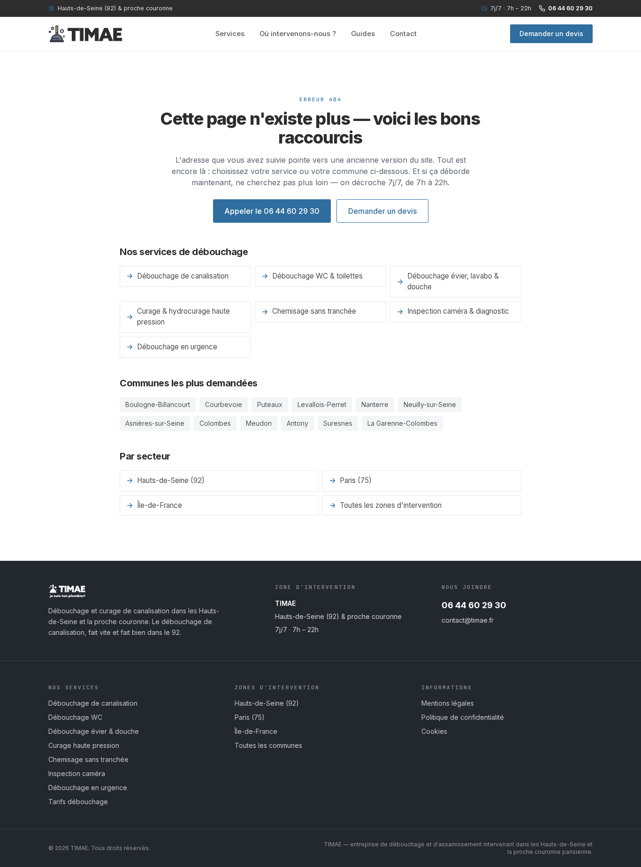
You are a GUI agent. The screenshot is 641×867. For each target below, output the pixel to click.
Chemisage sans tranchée (314, 311)
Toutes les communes (268, 745)
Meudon (259, 423)
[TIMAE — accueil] (85, 33)
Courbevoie (223, 404)
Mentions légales (447, 703)
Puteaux (269, 404)
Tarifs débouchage (78, 802)
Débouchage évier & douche (93, 731)
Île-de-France (159, 505)
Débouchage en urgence (177, 346)
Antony (297, 423)
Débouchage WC (75, 717)
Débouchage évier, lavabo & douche (453, 281)
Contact (403, 34)
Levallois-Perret (322, 404)
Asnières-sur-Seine (154, 423)
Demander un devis (551, 34)
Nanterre (375, 404)
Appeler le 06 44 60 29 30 (272, 211)
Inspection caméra (76, 773)
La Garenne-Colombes (402, 423)
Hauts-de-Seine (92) (171, 480)
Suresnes (337, 423)
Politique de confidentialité (462, 717)
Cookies (434, 731)
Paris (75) (356, 480)
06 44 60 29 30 (570, 8)
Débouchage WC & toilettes (317, 275)
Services (229, 34)
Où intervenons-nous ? (297, 34)
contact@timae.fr (468, 620)
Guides (363, 34)
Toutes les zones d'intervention (391, 505)
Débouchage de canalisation (183, 275)
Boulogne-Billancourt (157, 404)
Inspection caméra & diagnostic (458, 311)
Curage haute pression (83, 745)
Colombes (215, 423)
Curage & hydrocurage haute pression (183, 316)
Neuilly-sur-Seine (430, 404)
